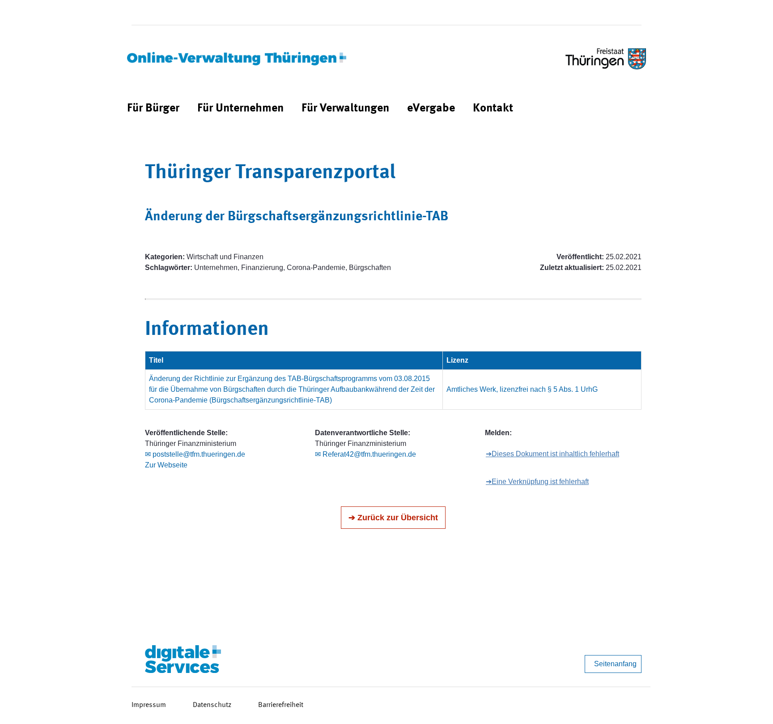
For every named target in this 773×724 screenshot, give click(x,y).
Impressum (149, 705)
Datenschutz (212, 705)
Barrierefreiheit (280, 705)
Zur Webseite (166, 465)
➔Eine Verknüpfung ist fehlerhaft (537, 481)
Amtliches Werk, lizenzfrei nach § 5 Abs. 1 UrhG (522, 389)
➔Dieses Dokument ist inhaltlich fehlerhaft (552, 454)
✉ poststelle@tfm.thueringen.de (195, 454)
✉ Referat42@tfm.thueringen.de (365, 454)
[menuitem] (153, 108)
